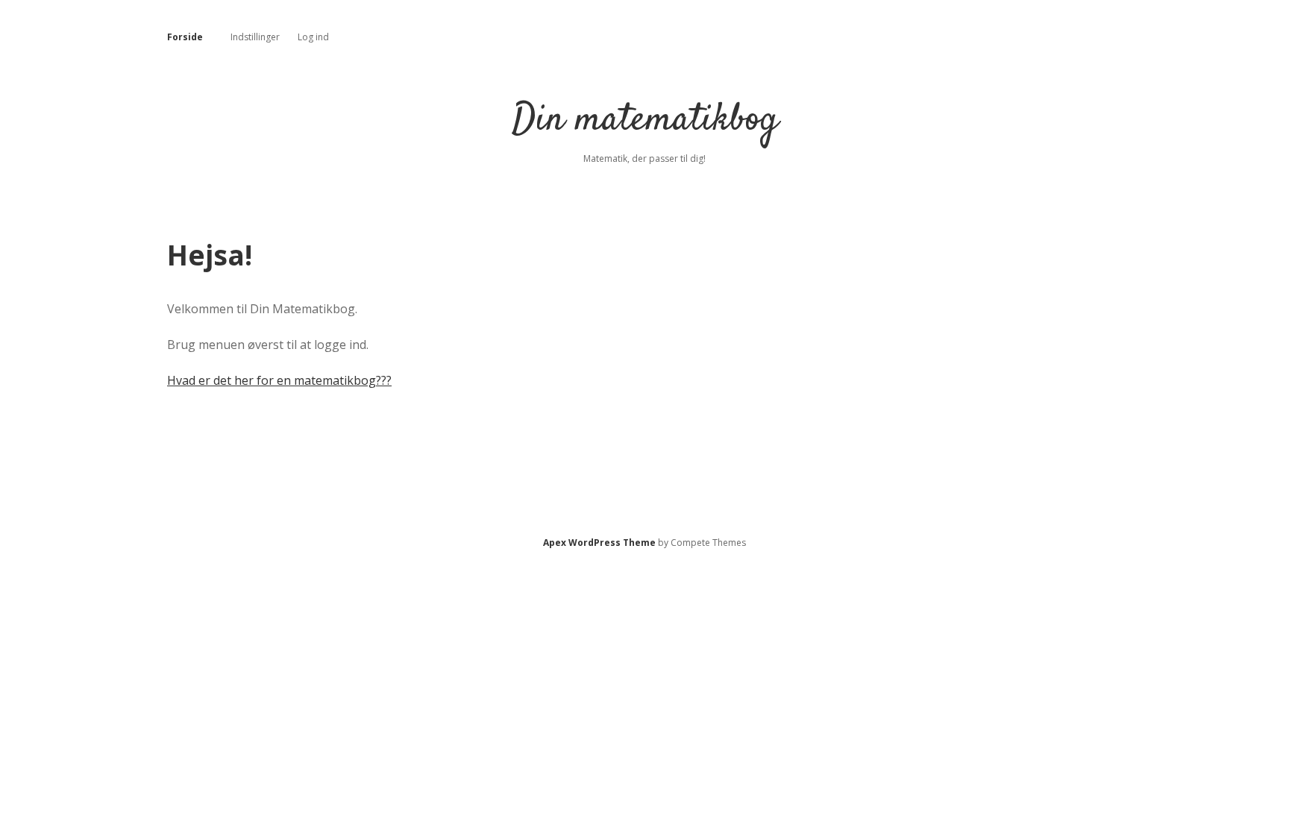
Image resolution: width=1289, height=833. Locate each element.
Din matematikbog (645, 120)
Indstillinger (255, 37)
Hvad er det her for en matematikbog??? (279, 380)
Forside (185, 37)
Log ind (313, 37)
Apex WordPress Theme (599, 542)
